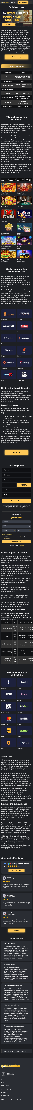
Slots (27, 179)
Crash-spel (19, 179)
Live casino (11, 179)
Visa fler (16, 930)
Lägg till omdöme (16, 870)
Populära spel (3, 179)
